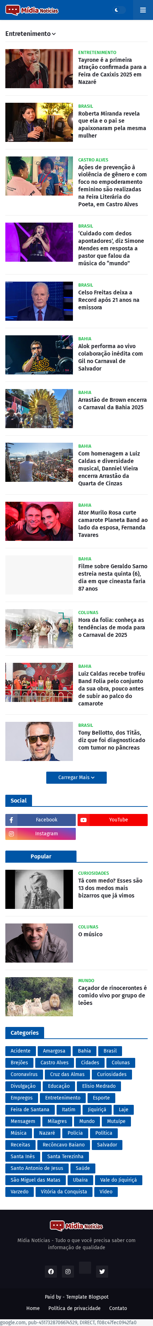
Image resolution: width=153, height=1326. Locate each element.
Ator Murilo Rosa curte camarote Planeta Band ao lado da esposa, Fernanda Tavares (113, 523)
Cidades (90, 1063)
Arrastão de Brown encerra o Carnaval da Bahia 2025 (112, 403)
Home (33, 1308)
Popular (41, 856)
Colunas (121, 1063)
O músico (90, 934)
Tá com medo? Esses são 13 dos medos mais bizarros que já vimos (110, 888)
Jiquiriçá (97, 1110)
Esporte (101, 1098)
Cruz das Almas (67, 1074)
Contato (118, 1308)
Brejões (19, 1063)
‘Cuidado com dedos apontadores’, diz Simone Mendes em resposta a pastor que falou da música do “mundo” (111, 248)
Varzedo (19, 1192)
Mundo (87, 1121)
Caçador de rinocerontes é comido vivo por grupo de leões (112, 995)
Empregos (22, 1098)
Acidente (21, 1051)
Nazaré (47, 1133)
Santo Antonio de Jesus (37, 1168)
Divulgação (23, 1086)
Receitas (20, 1145)
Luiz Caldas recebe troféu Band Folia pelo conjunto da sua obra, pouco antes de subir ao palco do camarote (111, 688)
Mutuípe (116, 1121)
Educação (59, 1086)
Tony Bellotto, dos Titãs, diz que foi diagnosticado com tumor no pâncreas (111, 740)
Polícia (75, 1133)
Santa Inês (23, 1157)
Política (103, 1133)
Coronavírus (24, 1074)
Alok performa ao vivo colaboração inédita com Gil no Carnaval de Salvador (110, 357)
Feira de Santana (30, 1110)
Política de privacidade (74, 1308)
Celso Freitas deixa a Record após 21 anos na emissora (108, 300)
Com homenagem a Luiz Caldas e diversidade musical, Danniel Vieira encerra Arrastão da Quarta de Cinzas (109, 468)
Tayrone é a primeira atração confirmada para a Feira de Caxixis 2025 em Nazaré (112, 71)
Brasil (110, 1051)
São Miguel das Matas (35, 1180)
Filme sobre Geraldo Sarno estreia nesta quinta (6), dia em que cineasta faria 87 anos (112, 577)
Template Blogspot (87, 1297)
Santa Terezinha (65, 1157)
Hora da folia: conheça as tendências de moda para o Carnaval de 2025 (111, 627)
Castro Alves (55, 1063)
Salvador (107, 1145)
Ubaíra (80, 1180)
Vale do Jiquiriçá (118, 1180)
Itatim (68, 1110)
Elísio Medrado (99, 1086)
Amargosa (54, 1051)
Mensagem (23, 1121)
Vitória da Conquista (64, 1192)
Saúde (83, 1168)
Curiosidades (112, 1074)
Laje (123, 1110)
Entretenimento (62, 1098)
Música (19, 1133)
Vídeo (106, 1192)
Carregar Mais (74, 777)
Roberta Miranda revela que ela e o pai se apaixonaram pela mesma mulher (112, 124)
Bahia (84, 1051)
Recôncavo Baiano (64, 1145)
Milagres (57, 1121)
